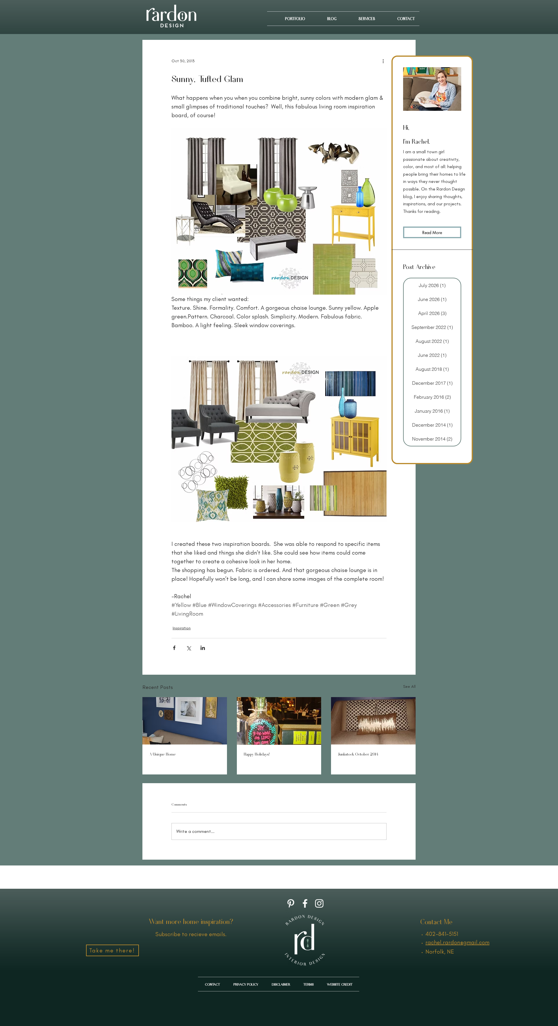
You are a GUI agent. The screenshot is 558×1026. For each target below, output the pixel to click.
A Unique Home (162, 754)
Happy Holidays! (257, 754)
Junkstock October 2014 (358, 754)
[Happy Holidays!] (279, 721)
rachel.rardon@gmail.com (457, 942)
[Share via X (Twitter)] (188, 648)
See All (409, 686)
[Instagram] (319, 903)
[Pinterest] (290, 903)
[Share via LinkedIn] (202, 648)
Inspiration (182, 628)
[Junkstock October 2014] (373, 720)
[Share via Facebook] (174, 648)
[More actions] (383, 60)
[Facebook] (305, 903)
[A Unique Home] (184, 720)
